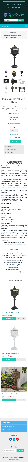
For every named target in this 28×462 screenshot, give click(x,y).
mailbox (4, 252)
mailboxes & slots (12, 252)
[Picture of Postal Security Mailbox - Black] (6, 73)
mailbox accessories (12, 259)
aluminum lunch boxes (13, 267)
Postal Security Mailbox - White (10, 353)
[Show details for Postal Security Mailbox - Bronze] (14, 379)
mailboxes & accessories (18, 255)
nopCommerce (16, 459)
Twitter (14, 439)
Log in (13, 4)
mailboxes (21, 252)
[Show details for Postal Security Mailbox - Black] (14, 298)
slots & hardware (19, 272)
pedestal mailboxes (6, 255)
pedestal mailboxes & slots (13, 264)
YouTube (17, 439)
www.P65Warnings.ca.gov (19, 244)
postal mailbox (17, 253)
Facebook (10, 439)
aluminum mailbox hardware (12, 269)
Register (7, 4)
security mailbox (8, 253)
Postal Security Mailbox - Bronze (11, 394)
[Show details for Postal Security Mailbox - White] (14, 338)
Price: (10, 137)
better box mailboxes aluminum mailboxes (12, 262)
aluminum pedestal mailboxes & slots (12, 260)
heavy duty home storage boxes (13, 266)
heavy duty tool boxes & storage (13, 257)
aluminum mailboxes (8, 272)
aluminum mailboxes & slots (12, 271)
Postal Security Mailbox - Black (10, 312)
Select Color (13, 128)
